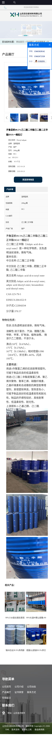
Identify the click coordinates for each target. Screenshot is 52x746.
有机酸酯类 (40, 42)
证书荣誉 (19, 692)
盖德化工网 (26, 730)
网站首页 (20, 42)
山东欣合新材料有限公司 (13, 726)
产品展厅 (30, 42)
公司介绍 (19, 686)
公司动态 (31, 686)
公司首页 (6, 686)
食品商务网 (39, 730)
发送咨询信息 (28, 180)
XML (7, 730)
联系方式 (31, 692)
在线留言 (6, 698)
